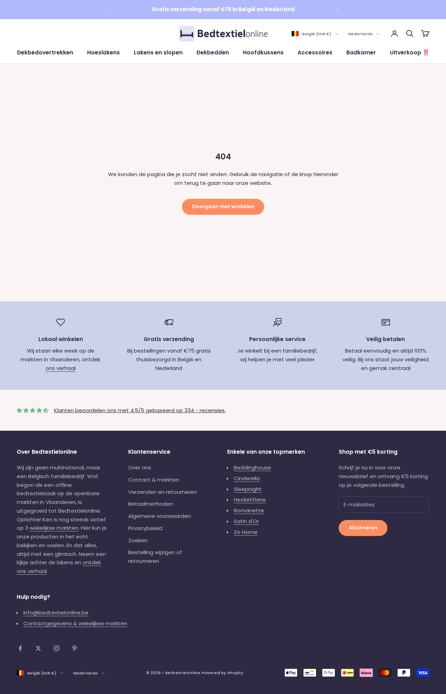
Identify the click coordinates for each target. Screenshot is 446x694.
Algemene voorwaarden (159, 516)
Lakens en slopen (158, 52)
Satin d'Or (246, 521)
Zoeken (137, 540)
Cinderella (247, 478)
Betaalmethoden (150, 503)
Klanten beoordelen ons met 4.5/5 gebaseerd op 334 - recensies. (140, 410)
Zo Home (245, 532)
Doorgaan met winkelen (223, 206)
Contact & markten (153, 479)
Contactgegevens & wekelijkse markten (75, 623)
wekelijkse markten (54, 527)
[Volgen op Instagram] (56, 648)
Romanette (249, 510)
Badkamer (361, 52)
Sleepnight (248, 489)
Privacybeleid (145, 528)
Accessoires (315, 52)
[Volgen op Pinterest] (74, 648)
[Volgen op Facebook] (20, 648)
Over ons (139, 467)
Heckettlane (250, 499)
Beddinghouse (252, 467)
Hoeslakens (103, 52)
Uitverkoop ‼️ (409, 52)
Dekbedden (213, 52)
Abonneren (363, 527)
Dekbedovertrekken (45, 52)
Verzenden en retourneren (162, 492)
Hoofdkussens (263, 52)
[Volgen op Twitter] (38, 648)
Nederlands (360, 34)
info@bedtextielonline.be (56, 612)
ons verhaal (61, 368)
